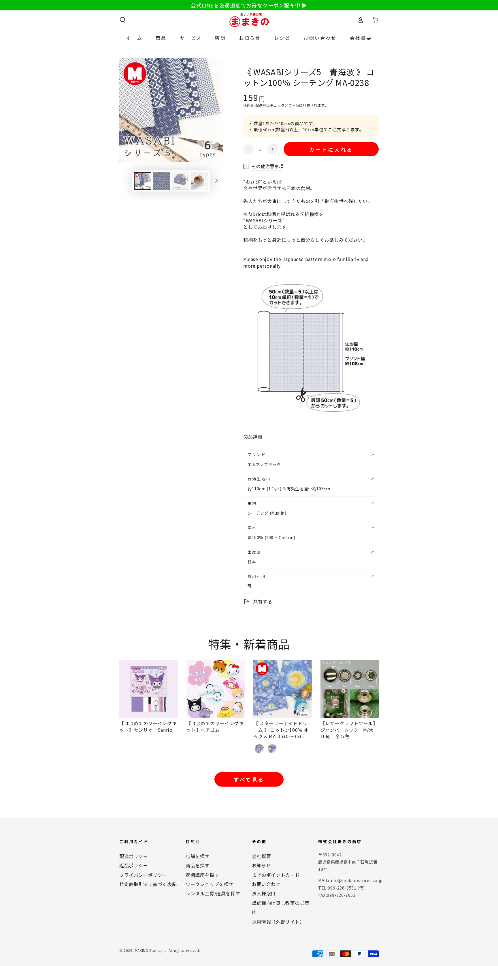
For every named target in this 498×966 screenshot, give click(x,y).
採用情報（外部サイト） (278, 921)
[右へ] (216, 181)
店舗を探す (198, 856)
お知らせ (261, 865)
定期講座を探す (202, 874)
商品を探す (198, 865)
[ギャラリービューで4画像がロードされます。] (199, 181)
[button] (122, 20)
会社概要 (261, 856)
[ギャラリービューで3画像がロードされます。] (180, 181)
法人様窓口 (264, 893)
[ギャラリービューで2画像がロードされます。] (161, 181)
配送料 (260, 105)
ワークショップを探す (209, 884)
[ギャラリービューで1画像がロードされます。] (142, 181)
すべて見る (249, 779)
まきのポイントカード (276, 874)
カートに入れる (331, 149)
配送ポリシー (133, 856)
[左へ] (126, 181)
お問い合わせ (266, 884)
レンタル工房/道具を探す (213, 893)
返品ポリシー (133, 865)
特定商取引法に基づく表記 (148, 884)
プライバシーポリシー (143, 874)
